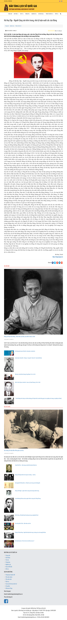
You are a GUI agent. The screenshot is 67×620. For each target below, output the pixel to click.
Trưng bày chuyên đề (10, 575)
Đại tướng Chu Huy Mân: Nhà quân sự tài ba (14, 450)
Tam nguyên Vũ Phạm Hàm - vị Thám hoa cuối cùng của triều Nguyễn (27, 483)
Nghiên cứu (34, 13)
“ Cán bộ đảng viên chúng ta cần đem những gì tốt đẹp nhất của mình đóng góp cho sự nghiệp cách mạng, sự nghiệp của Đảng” (38, 398)
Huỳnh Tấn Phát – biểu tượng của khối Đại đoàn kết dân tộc (26, 465)
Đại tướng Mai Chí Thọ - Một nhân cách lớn (23, 523)
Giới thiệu (16, 13)
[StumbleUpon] (62, 263)
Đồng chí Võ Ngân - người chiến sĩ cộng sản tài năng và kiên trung (27, 490)
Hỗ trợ (56, 13)
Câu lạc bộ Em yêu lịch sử (11, 584)
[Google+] (57, 263)
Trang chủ (10, 13)
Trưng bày (27, 13)
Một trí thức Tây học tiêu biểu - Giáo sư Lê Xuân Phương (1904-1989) (27, 382)
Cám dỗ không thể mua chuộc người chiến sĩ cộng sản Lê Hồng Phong (28, 498)
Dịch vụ (7, 581)
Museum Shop (9, 588)
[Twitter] (55, 263)
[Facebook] (53, 263)
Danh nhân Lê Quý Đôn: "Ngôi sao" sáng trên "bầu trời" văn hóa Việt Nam (28, 358)
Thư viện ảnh (9, 579)
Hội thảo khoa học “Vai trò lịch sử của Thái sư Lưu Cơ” (24, 541)
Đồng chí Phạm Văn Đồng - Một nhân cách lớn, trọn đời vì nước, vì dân (19, 336)
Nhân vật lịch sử (18, 26)
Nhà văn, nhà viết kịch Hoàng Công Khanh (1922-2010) (25, 374)
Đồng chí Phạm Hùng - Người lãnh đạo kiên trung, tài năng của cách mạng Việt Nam (30, 532)
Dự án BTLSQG (40, 13)
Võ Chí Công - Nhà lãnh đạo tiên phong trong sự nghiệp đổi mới (26, 515)
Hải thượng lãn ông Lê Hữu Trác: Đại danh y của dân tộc (25, 351)
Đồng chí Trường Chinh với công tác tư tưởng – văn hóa (25, 474)
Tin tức (21, 13)
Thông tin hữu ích (49, 13)
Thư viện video (9, 577)
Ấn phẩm (8, 586)
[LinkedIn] (59, 263)
